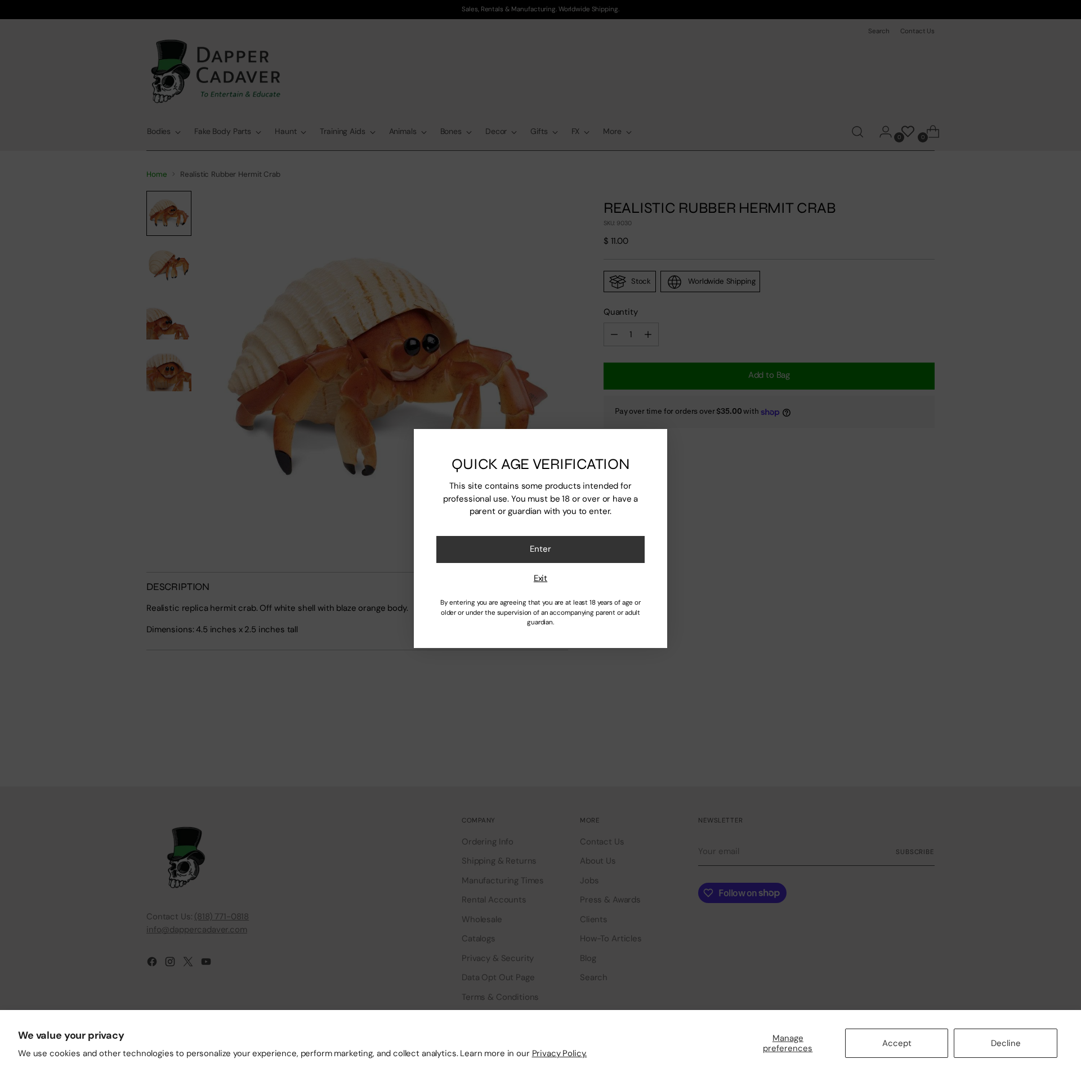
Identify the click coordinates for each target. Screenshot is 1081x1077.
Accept (897, 1043)
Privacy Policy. (559, 1053)
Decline (1006, 1043)
